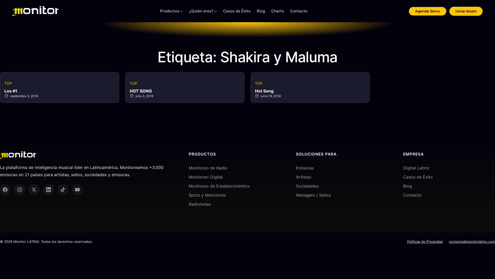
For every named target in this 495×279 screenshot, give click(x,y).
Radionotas (200, 204)
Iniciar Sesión (466, 11)
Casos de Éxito (418, 177)
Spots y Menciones (207, 195)
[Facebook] (5, 189)
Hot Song (264, 91)
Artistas (303, 177)
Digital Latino (416, 168)
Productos (169, 11)
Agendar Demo (427, 11)
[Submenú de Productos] (181, 11)
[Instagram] (19, 189)
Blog (407, 186)
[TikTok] (63, 189)
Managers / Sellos (313, 195)
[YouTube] (77, 189)
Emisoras (305, 168)
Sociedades (307, 186)
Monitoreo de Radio (208, 168)
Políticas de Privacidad (425, 241)
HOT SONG (141, 91)
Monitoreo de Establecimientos (219, 186)
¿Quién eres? (201, 11)
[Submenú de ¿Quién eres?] (215, 11)
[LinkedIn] (48, 189)
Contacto (412, 195)
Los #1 (10, 91)
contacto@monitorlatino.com (472, 241)
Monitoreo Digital (206, 177)
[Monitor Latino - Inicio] (35, 11)
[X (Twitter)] (34, 189)
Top (8, 83)
